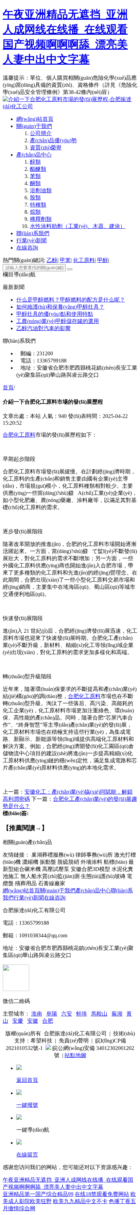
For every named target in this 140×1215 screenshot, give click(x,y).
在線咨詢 (27, 247)
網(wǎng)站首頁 (34, 119)
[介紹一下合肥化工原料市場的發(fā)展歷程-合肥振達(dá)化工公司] (70, 106)
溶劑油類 (41, 190)
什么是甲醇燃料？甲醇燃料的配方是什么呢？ (70, 300)
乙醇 (52, 260)
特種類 (38, 205)
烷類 (35, 212)
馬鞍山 (99, 1014)
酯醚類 (38, 169)
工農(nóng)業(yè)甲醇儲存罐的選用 (57, 321)
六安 (66, 1014)
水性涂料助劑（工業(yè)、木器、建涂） (77, 226)
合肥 (47, 1021)
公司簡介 (41, 133)
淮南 (36, 1014)
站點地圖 (75, 1055)
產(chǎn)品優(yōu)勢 (53, 140)
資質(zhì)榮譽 (46, 147)
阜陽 (51, 1014)
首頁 (8, 387)
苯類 (35, 176)
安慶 (17, 1021)
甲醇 (102, 260)
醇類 (35, 162)
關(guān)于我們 (34, 126)
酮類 (35, 183)
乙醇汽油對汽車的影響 (43, 328)
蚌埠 (81, 1014)
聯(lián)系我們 (32, 233)
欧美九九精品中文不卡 (80, 1201)
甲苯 (65, 260)
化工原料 (84, 260)
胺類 (35, 197)
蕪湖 (116, 1014)
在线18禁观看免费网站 (102, 1194)
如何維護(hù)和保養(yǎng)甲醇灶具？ (60, 307)
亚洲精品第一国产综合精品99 (38, 1194)
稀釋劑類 (41, 219)
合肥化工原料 (19, 435)
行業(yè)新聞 (31, 240)
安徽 (32, 1021)
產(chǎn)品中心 (34, 155)
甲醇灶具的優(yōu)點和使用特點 (54, 314)
